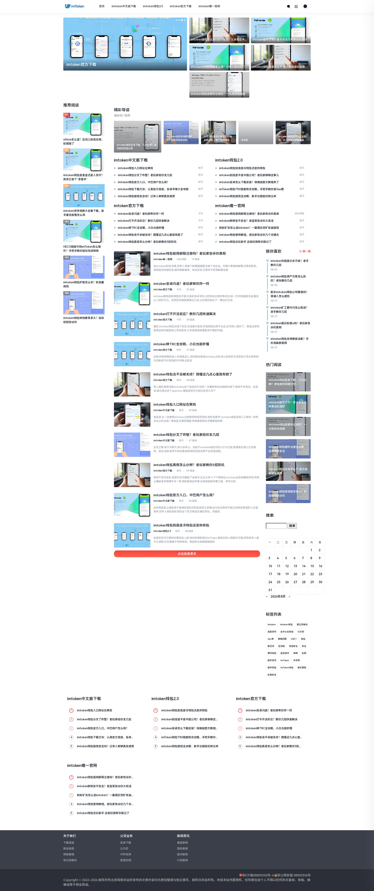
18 (278, 574)
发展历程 (125, 860)
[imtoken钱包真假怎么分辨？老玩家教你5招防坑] (132, 475)
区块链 (281, 646)
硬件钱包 (272, 653)
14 (303, 566)
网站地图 (68, 848)
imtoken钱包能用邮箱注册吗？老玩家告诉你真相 (189, 253)
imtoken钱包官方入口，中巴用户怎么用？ (184, 495)
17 (270, 574)
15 (312, 566)
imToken (284, 660)
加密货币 (272, 631)
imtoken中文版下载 (124, 6)
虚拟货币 (284, 653)
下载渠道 (68, 842)
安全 (304, 646)
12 (287, 566)
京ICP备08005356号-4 (258, 875)
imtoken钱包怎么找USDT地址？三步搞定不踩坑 (219, 40)
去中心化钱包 (286, 631)
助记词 (271, 646)
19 (287, 574)
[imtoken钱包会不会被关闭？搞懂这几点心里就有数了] (132, 384)
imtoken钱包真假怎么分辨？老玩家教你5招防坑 (188, 465)
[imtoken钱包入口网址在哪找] (132, 414)
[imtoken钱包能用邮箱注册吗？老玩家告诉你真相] (132, 263)
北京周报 (117, 880)
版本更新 (302, 667)
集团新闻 (182, 842)
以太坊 (301, 631)
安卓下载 (125, 842)
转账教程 (68, 854)
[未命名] (255, 132)
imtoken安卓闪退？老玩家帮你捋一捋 (181, 284)
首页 (102, 6)
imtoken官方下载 (180, 6)
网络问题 (282, 639)
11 (278, 566)
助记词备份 (302, 624)
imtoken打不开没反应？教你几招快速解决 (184, 314)
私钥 (304, 653)
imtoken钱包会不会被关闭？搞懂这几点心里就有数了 (192, 374)
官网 (295, 653)
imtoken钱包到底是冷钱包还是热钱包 (181, 525)
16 (320, 566)
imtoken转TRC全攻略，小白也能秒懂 (181, 344)
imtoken (272, 624)
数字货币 (272, 660)
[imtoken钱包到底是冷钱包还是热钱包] (132, 535)
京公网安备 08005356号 (294, 875)
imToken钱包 (286, 667)
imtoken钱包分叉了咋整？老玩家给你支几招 (186, 435)
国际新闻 (182, 848)
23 (320, 574)
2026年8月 (278, 596)
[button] (176, 20)
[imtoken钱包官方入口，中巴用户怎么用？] (132, 505)
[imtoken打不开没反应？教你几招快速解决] (132, 324)
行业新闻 (182, 860)
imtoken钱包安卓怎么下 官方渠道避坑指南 (278, 66)
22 (312, 574)
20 (295, 574)
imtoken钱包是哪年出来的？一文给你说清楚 (218, 93)
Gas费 (271, 639)
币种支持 (125, 854)
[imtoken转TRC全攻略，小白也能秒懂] (132, 354)
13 (295, 566)
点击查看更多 (187, 554)
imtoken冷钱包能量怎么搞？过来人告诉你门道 (218, 67)
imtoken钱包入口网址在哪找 (174, 404)
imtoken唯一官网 (209, 6)
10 (270, 566)
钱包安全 (293, 646)
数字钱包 (272, 667)
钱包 (303, 639)
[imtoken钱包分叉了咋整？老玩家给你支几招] (132, 445)
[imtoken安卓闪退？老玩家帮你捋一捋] (132, 294)
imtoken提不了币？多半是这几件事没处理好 (279, 39)
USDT (294, 639)
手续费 (296, 660)
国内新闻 (182, 854)
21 (303, 574)
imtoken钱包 (286, 624)
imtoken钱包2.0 (153, 6)
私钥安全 (272, 675)
